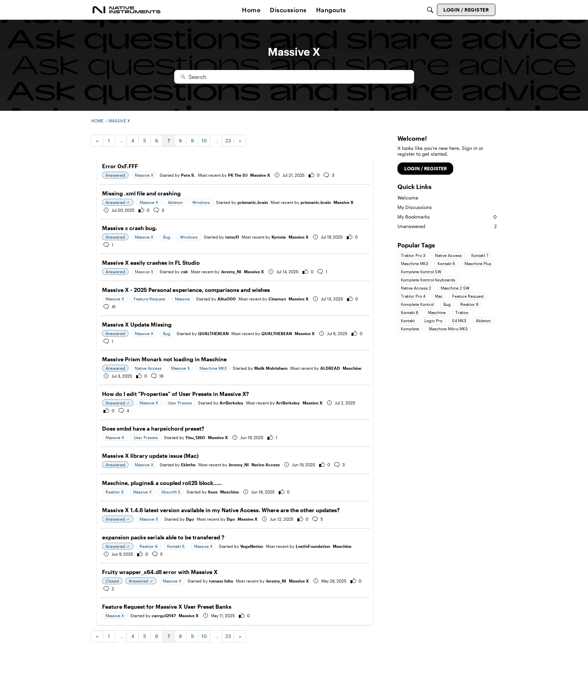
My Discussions (414, 207)
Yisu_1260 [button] (195, 437)
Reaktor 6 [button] (114, 491)
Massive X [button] (144, 175)
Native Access (265, 464)
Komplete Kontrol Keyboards (428, 279)
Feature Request (468, 296)
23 (228, 140)
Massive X (260, 175)
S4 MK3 (459, 320)
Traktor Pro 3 (413, 255)
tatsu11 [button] (232, 237)
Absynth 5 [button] (170, 491)
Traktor (462, 312)
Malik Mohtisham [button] (271, 368)
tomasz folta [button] (221, 580)
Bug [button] (166, 237)
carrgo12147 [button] (164, 615)
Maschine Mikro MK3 (448, 328)
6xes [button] (212, 491)
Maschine (352, 368)
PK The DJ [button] (237, 175)
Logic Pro (433, 320)
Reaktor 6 (469, 304)
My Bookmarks (447, 217)
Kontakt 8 (409, 312)
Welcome (407, 198)
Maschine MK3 (414, 263)
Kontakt (408, 320)
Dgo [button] (190, 519)
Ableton (483, 320)
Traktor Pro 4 (413, 296)
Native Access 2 (416, 287)
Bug (447, 304)
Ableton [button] (175, 202)
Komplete (410, 328)
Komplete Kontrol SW (421, 271)
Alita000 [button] (226, 298)
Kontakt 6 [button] (175, 546)
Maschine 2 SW (455, 287)
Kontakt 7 (479, 255)
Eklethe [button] (188, 464)
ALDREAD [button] (330, 368)
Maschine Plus (477, 263)
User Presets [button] (180, 402)
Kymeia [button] (279, 237)
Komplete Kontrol (417, 304)
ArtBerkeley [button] (231, 402)
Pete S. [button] (188, 175)
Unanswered (447, 226)
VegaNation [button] (251, 546)
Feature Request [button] (149, 298)
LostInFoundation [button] (313, 546)
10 (204, 140)
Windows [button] (201, 202)
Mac (439, 296)
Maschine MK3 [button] (213, 368)
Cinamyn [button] (277, 298)
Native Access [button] (148, 368)
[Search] (430, 10)
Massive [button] (182, 298)
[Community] (127, 10)
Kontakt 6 (446, 263)
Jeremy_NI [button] (231, 271)
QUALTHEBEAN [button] (213, 333)
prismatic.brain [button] (253, 202)
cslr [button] (184, 271)
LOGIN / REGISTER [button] (425, 168)
